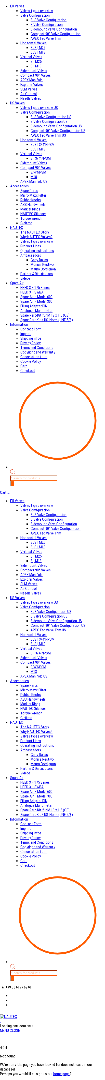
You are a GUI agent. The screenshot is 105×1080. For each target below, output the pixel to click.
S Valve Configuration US (49, 121)
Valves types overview (36, 10)
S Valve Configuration (47, 24)
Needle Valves (30, 98)
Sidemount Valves (33, 70)
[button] (10, 1030)
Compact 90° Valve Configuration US (58, 130)
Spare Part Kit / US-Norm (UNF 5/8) (46, 320)
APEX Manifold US (33, 181)
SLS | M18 (38, 52)
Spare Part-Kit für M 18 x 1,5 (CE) (45, 315)
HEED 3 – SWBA (32, 292)
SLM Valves (28, 89)
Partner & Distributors (36, 273)
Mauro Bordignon (43, 269)
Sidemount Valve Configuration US (56, 126)
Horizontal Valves (33, 43)
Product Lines (30, 246)
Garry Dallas (39, 260)
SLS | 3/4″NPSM (43, 144)
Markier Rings (30, 209)
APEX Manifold (31, 80)
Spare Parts (29, 190)
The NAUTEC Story (34, 232)
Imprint (25, 333)
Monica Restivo (42, 264)
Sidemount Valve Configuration (54, 29)
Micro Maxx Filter (33, 195)
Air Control (28, 94)
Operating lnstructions (37, 250)
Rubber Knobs (30, 200)
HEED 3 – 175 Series (35, 287)
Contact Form (31, 329)
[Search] (12, 483)
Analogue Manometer (36, 310)
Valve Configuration (35, 15)
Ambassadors (30, 255)
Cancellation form (33, 357)
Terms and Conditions (36, 347)
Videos (25, 278)
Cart (23, 366)
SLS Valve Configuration (49, 20)
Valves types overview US (39, 107)
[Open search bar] (12, 473)
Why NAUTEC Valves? (36, 237)
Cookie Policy (30, 361)
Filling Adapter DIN (33, 306)
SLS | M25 (38, 47)
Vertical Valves (31, 57)
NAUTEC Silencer (33, 213)
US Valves (17, 103)
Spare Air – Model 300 (36, 301)
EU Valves (17, 6)
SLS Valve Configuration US (51, 117)
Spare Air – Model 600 (36, 297)
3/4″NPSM (38, 172)
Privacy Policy (30, 343)
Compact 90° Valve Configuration (56, 34)
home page (61, 1074)
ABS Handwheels (33, 204)
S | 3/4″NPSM (41, 158)
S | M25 (36, 61)
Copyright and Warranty (37, 352)
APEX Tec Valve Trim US (48, 135)
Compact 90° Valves (35, 75)
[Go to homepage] (8, 1016)
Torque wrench (31, 218)
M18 (34, 177)
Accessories (19, 186)
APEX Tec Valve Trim (46, 38)
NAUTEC (16, 227)
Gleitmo (26, 223)
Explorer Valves (31, 84)
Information (19, 324)
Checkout (27, 370)
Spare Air (16, 283)
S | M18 (36, 66)
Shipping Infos (31, 338)
